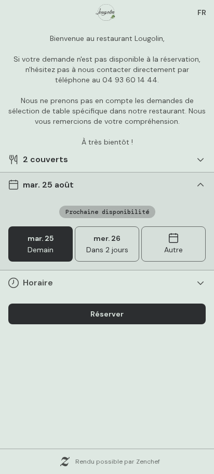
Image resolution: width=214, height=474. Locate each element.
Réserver (107, 314)
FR (201, 12)
